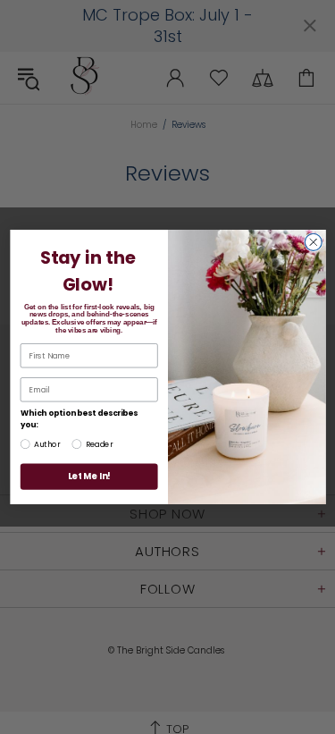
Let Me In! (88, 476)
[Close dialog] (313, 241)
